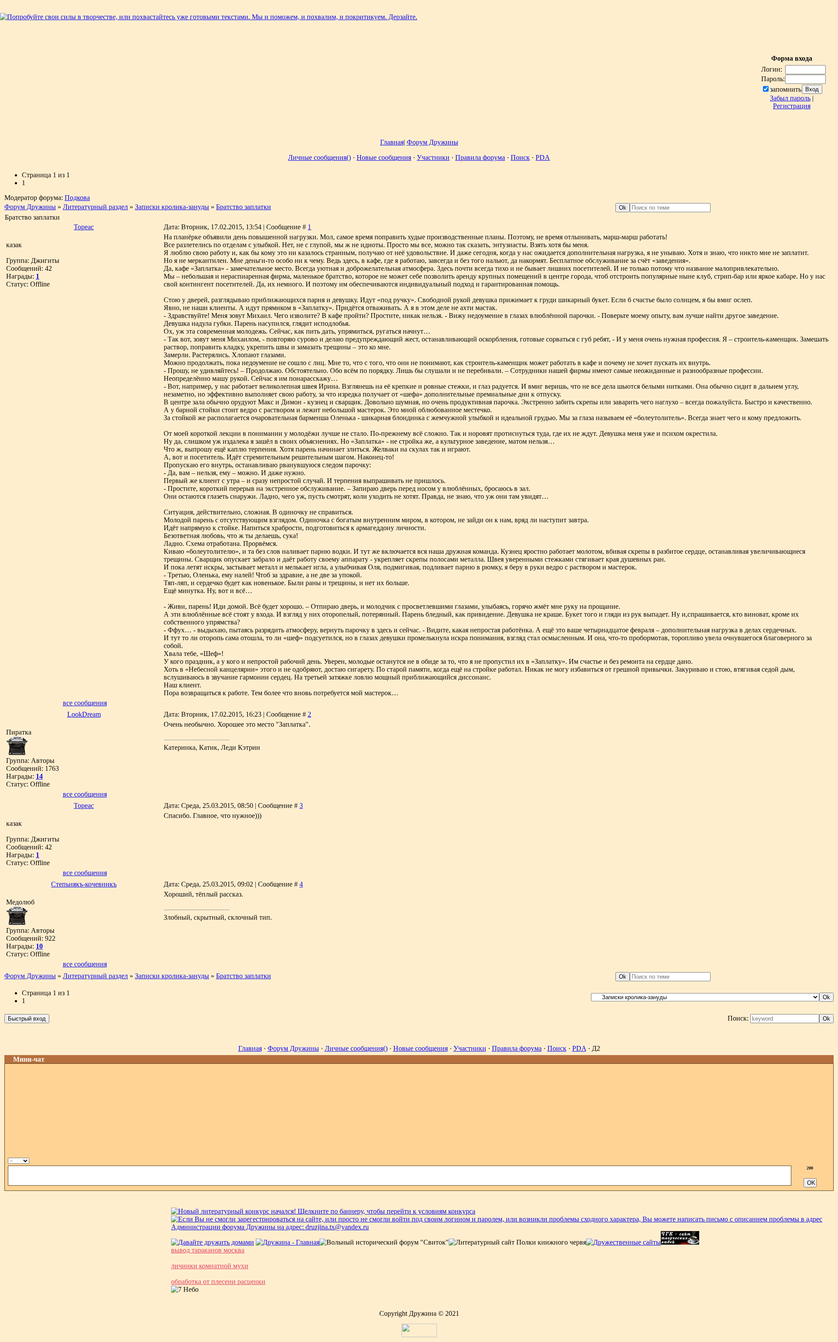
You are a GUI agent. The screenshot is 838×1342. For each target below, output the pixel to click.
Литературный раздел (95, 206)
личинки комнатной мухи (209, 1266)
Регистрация (792, 106)
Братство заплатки (243, 206)
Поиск (520, 157)
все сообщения (85, 703)
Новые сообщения (384, 157)
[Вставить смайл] (817, 1159)
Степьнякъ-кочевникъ (84, 884)
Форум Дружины (432, 142)
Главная (392, 142)
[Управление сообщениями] (827, 1159)
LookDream (84, 714)
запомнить (785, 89)
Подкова (77, 197)
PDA (543, 157)
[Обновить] (808, 1159)
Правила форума (480, 157)
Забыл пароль (790, 98)
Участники (433, 157)
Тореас (84, 227)
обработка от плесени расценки (218, 1281)
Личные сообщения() (319, 157)
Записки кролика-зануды (172, 206)
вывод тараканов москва (207, 1250)
